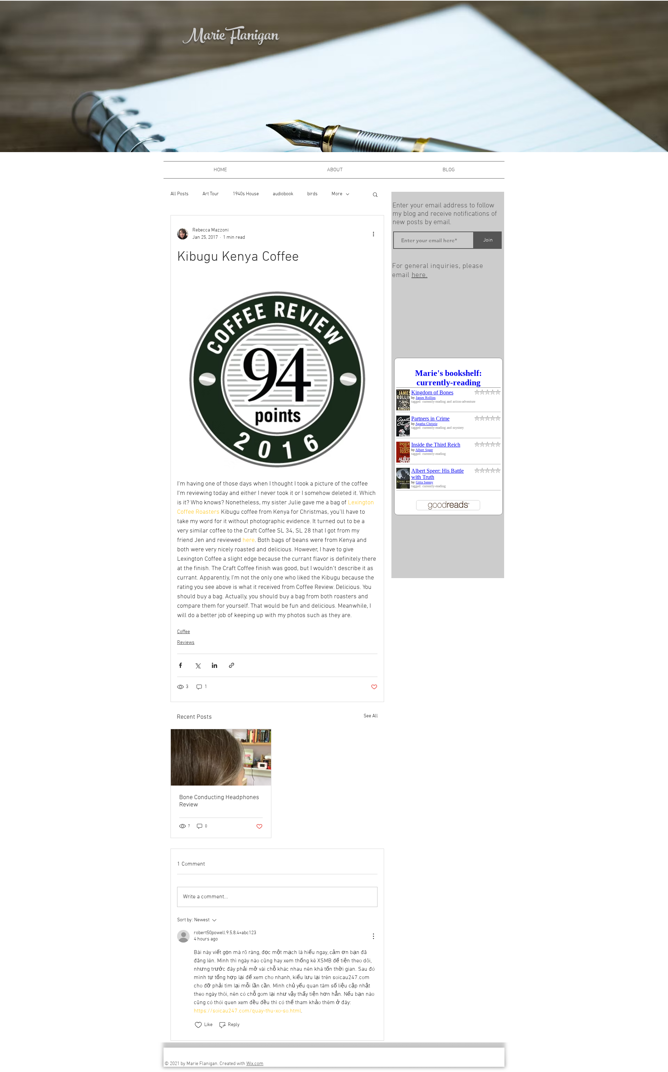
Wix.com (254, 1064)
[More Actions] (373, 936)
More (337, 194)
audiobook (283, 194)
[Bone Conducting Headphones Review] (221, 757)
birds (312, 194)
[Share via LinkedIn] (214, 665)
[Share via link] (231, 665)
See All (371, 716)
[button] (375, 194)
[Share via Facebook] (180, 665)
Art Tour (210, 194)
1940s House (246, 194)
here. (420, 275)
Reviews (185, 643)
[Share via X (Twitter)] (197, 665)
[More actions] (373, 234)
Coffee (183, 632)
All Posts (179, 194)
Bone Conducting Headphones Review (219, 801)
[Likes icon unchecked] (198, 1025)
